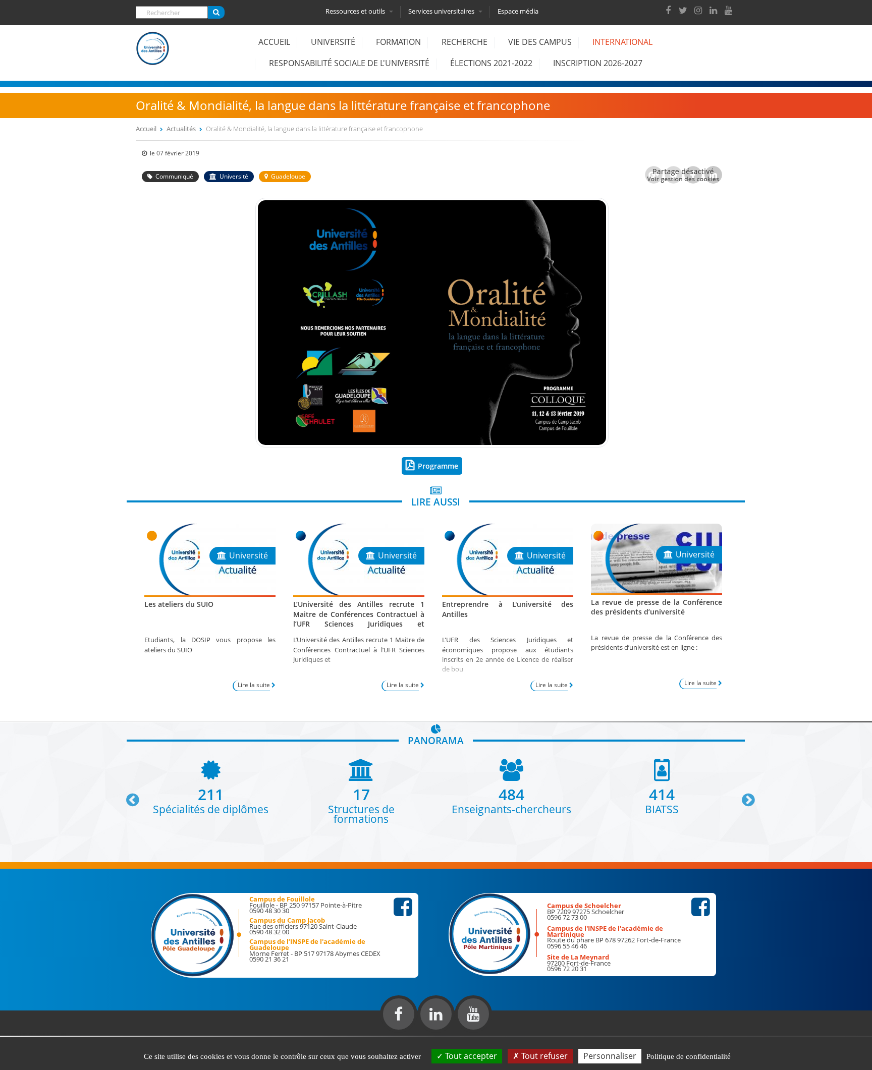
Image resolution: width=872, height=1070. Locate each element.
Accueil (274, 41)
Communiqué (174, 176)
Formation (398, 41)
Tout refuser (543, 1055)
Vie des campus (540, 41)
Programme (438, 466)
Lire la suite (254, 685)
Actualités (181, 128)
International (622, 41)
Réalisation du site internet (33, 1033)
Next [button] (744, 796)
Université (333, 41)
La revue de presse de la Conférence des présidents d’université (656, 606)
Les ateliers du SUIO (178, 604)
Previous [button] (128, 796)
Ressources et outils (356, 11)
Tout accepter (470, 1055)
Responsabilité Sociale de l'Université (349, 63)
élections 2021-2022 (491, 63)
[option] (211, 786)
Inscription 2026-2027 (597, 63)
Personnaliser (609, 1055)
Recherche (464, 41)
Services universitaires (442, 11)
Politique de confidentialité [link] (688, 1056)
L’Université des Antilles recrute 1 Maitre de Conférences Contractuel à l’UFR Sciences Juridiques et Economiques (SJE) (358, 618)
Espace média (518, 11)
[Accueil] (153, 56)
